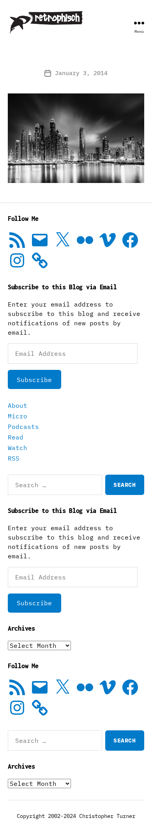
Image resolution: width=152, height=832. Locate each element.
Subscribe (34, 380)
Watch (17, 448)
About (17, 405)
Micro (17, 416)
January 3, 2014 (81, 73)
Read (15, 437)
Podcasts (23, 426)
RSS (13, 458)
